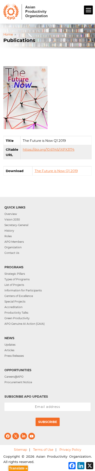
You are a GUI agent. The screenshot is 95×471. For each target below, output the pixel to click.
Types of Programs (17, 279)
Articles (9, 350)
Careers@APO (13, 376)
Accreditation (13, 307)
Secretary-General (16, 225)
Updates (9, 344)
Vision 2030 (12, 219)
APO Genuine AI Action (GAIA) (24, 323)
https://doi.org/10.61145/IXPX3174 (48, 149)
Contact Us (11, 253)
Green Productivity (17, 318)
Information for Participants (23, 290)
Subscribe (47, 422)
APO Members (14, 241)
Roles (8, 236)
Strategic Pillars (14, 273)
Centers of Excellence (18, 296)
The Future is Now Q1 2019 (56, 171)
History (9, 230)
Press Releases (14, 355)
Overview (10, 214)
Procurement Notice (18, 382)
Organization (13, 247)
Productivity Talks (16, 312)
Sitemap (20, 450)
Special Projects (14, 301)
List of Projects (14, 285)
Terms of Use (43, 450)
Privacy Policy (70, 450)
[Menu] (88, 10)
